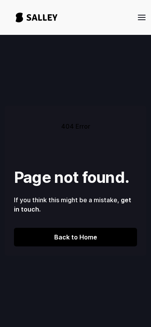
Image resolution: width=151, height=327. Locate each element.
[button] (139, 17)
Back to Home (75, 237)
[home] (35, 17)
